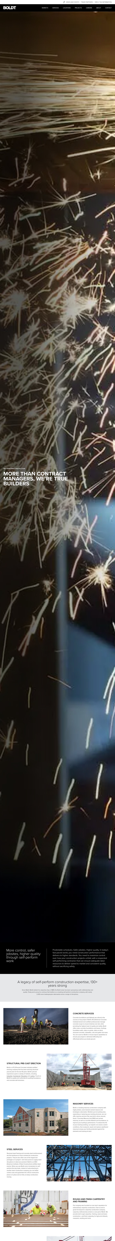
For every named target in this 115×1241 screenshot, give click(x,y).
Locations (67, 8)
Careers (89, 8)
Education (24, 1076)
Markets (45, 8)
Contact (108, 8)
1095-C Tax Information (103, 2)
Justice (32, 1076)
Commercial (16, 1076)
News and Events (72, 2)
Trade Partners (87, 2)
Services (55, 8)
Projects (78, 8)
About (98, 8)
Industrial (9, 1076)
